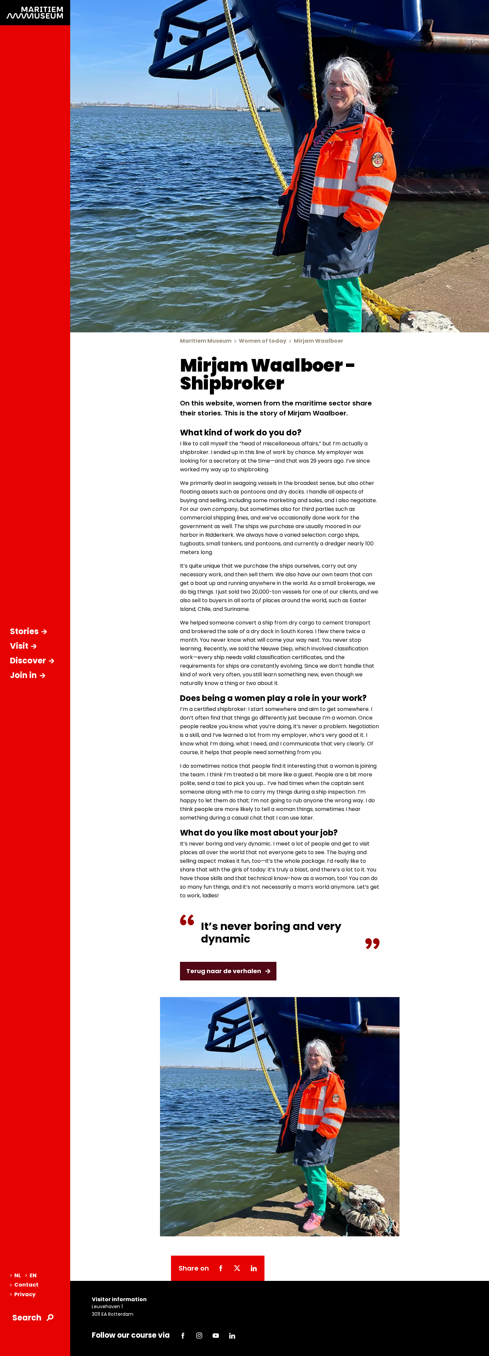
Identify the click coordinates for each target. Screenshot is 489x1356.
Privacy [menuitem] (25, 1294)
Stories (24, 631)
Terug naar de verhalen (223, 971)
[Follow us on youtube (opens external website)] (216, 1335)
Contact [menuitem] (26, 1285)
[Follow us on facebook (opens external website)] (183, 1335)
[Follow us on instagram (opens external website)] (199, 1335)
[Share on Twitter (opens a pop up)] (237, 1268)
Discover (28, 660)
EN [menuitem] (33, 1275)
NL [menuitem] (17, 1275)
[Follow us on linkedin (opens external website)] (232, 1335)
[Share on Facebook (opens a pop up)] (221, 1268)
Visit (19, 645)
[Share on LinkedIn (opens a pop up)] (253, 1268)
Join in (23, 675)
